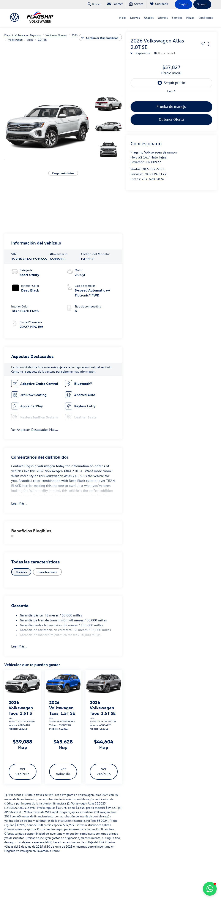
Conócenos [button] (206, 18)
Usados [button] (149, 18)
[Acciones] (208, 44)
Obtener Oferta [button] (171, 119)
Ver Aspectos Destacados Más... (34, 429)
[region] (171, 97)
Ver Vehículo (22, 771)
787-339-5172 (155, 174)
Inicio (122, 18)
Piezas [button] (190, 18)
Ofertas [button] (163, 18)
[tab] (21, 571)
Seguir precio (174, 82)
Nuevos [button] (135, 18)
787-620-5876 (153, 179)
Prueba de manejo (171, 106)
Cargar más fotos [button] (63, 173)
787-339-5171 (153, 169)
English (183, 4)
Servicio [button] (177, 18)
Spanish (202, 4)
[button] (47, 127)
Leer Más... (19, 503)
